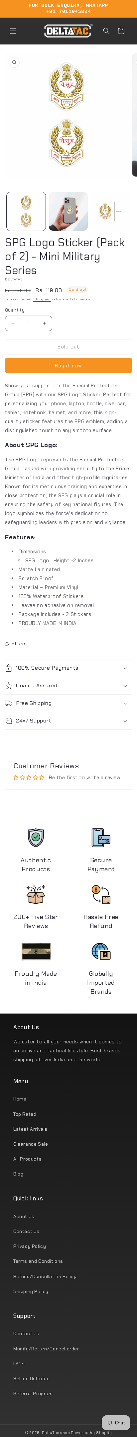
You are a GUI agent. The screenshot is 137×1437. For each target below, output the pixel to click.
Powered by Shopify (91, 1432)
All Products (27, 1159)
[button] (13, 31)
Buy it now (68, 365)
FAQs (19, 1364)
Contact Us (26, 1231)
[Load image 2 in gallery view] (68, 211)
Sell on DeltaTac (31, 1379)
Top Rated (24, 1114)
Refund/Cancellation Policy (45, 1276)
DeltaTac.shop (56, 1432)
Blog (18, 1174)
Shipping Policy (31, 1291)
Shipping (42, 299)
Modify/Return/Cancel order (46, 1349)
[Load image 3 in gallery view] (110, 211)
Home (19, 1099)
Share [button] (18, 643)
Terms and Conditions (38, 1261)
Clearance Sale (30, 1144)
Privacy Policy (29, 1246)
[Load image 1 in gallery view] (26, 211)
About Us (24, 1216)
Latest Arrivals (30, 1129)
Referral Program (33, 1394)
